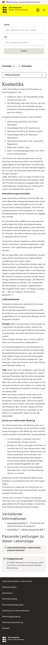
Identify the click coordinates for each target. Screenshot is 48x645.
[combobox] (24, 30)
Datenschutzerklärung (12, 622)
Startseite (7, 66)
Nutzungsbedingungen (13, 604)
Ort (5, 37)
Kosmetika (27, 66)
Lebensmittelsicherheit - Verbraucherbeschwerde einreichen (24, 549)
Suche (6, 25)
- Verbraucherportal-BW (32, 529)
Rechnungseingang (11, 616)
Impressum (7, 593)
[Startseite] (14, 10)
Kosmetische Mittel (17, 523)
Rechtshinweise (9, 599)
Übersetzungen (9, 587)
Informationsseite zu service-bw (17, 581)
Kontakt (6, 628)
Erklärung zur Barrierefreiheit (16, 610)
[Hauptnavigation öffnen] (44, 10)
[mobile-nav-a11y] (38, 10)
